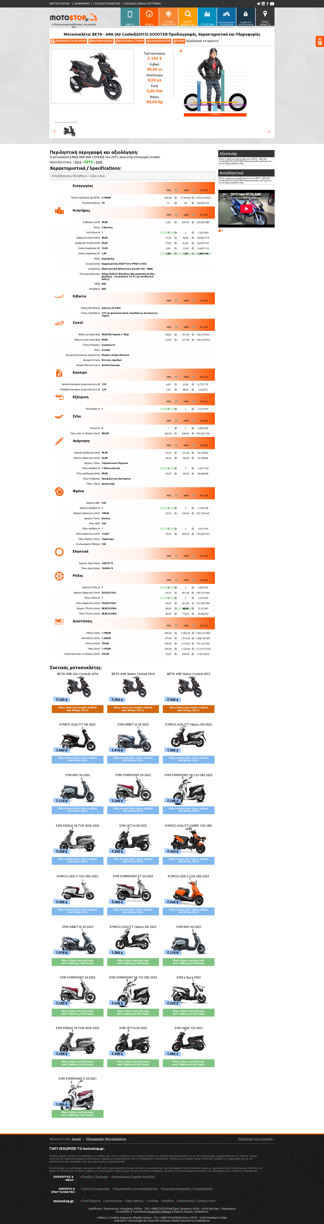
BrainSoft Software (159, 1211)
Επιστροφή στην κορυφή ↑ (256, 1139)
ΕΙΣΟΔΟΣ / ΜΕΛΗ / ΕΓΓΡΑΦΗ (142, 3)
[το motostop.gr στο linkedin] (263, 3)
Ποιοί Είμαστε (91, 1200)
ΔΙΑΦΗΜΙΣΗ (82, 3)
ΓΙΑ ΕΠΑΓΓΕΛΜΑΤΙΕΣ (107, 3)
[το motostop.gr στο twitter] (258, 3)
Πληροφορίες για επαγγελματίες (135, 1188)
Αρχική (76, 1139)
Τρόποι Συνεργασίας (95, 1188)
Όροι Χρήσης (135, 1200)
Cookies (153, 1200)
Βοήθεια (168, 1200)
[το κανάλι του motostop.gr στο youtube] (272, 3)
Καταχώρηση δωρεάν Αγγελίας (133, 1176)
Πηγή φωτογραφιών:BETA (65, 122)
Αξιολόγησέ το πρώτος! (202, 41)
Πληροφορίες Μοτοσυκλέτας (106, 1139)
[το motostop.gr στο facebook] (267, 3)
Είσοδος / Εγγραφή (95, 1176)
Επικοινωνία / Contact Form (197, 1200)
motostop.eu (113, 1200)
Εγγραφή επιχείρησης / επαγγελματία (186, 1188)
